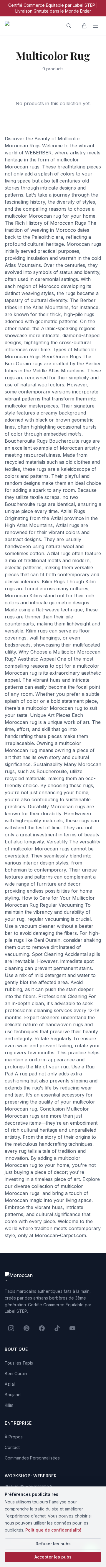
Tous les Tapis (19, 1362)
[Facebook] (41, 1328)
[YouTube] (72, 1328)
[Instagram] (11, 1328)
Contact (12, 1447)
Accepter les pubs (53, 1556)
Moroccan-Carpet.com (60, 1235)
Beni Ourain (16, 1373)
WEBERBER (38, 153)
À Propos (14, 1436)
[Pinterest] (26, 1328)
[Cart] (84, 25)
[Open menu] (95, 26)
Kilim (9, 1405)
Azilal (10, 1384)
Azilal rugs (67, 525)
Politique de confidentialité (53, 1529)
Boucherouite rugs (70, 441)
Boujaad (13, 1394)
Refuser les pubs (53, 1543)
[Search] (68, 25)
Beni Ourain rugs (23, 363)
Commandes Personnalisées (32, 1457)
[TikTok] (57, 1328)
